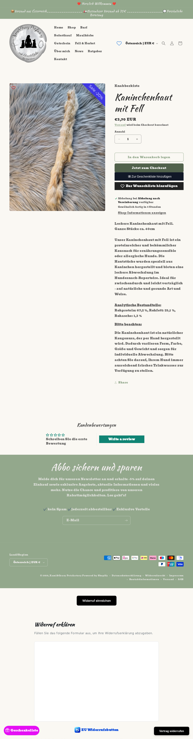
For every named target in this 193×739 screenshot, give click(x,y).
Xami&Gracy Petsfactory (66, 575)
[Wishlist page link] (119, 43)
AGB (181, 579)
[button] (163, 43)
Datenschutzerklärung (126, 575)
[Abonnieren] (126, 520)
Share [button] (123, 382)
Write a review (121, 439)
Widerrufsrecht (155, 575)
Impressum (176, 575)
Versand (120, 125)
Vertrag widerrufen (171, 731)
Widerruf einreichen (96, 601)
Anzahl (120, 132)
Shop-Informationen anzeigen (142, 213)
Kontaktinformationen (144, 579)
